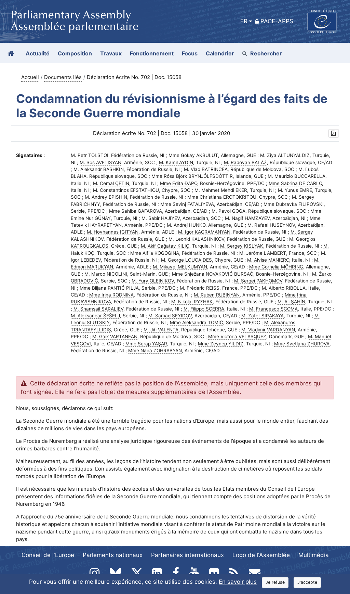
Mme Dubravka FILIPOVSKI (294, 204)
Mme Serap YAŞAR (146, 343)
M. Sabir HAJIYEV (161, 218)
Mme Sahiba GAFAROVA (135, 211)
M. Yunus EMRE (295, 190)
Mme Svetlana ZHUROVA (301, 343)
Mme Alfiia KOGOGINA (154, 253)
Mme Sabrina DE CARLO (295, 183)
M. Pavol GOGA (228, 211)
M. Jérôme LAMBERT (262, 253)
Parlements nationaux (113, 555)
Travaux (111, 53)
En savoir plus (238, 581)
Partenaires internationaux (187, 555)
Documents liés (63, 77)
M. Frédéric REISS (199, 288)
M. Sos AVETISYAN (100, 162)
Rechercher (266, 53)
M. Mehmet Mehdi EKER (220, 190)
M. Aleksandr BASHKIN (98, 169)
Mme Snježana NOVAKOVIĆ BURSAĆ (212, 274)
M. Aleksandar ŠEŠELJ (95, 315)
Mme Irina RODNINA (111, 295)
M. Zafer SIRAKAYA (262, 315)
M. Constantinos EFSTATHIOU (126, 190)
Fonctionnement (152, 53)
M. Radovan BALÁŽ (245, 162)
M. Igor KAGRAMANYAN (204, 232)
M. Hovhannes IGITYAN (112, 232)
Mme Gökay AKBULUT (193, 155)
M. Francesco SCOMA (273, 309)
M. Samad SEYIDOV (170, 315)
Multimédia (313, 555)
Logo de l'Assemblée (261, 555)
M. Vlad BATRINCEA (206, 169)
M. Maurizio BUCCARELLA (296, 176)
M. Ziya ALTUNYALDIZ (285, 155)
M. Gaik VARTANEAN (114, 336)
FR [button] (243, 21)
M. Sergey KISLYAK (241, 246)
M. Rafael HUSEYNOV (271, 225)
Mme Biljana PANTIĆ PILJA (109, 288)
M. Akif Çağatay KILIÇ (165, 246)
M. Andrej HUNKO (186, 225)
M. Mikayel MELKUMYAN (180, 266)
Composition (75, 53)
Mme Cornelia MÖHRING (276, 266)
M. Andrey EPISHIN (106, 197)
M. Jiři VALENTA (161, 329)
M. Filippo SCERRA (204, 309)
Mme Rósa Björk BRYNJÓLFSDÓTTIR (192, 176)
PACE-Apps (276, 21)
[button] (333, 133)
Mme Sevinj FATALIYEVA (187, 204)
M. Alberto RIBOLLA (284, 288)
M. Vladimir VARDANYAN (268, 329)
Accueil (30, 77)
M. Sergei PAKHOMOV (258, 280)
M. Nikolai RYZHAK (192, 301)
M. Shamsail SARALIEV (98, 309)
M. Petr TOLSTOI (89, 155)
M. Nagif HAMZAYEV (247, 218)
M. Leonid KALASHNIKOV (196, 239)
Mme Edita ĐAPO (178, 183)
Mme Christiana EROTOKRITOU (221, 197)
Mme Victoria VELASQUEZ (237, 336)
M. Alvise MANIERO (268, 260)
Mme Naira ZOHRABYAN (155, 350)
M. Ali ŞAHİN (291, 301)
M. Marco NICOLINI (105, 274)
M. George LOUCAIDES (186, 260)
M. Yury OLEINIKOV (153, 280)
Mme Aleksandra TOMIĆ (196, 322)
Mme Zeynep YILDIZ (220, 343)
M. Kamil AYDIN (176, 162)
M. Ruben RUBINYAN (217, 295)
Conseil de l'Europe (48, 555)
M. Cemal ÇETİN (111, 183)
